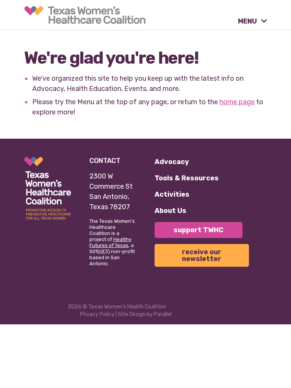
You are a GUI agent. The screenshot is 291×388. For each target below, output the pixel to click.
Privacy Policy (97, 314)
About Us (170, 211)
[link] (85, 15)
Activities (172, 194)
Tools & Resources (187, 178)
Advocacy (172, 162)
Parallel (163, 314)
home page (237, 102)
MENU (248, 21)
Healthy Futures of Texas (110, 242)
